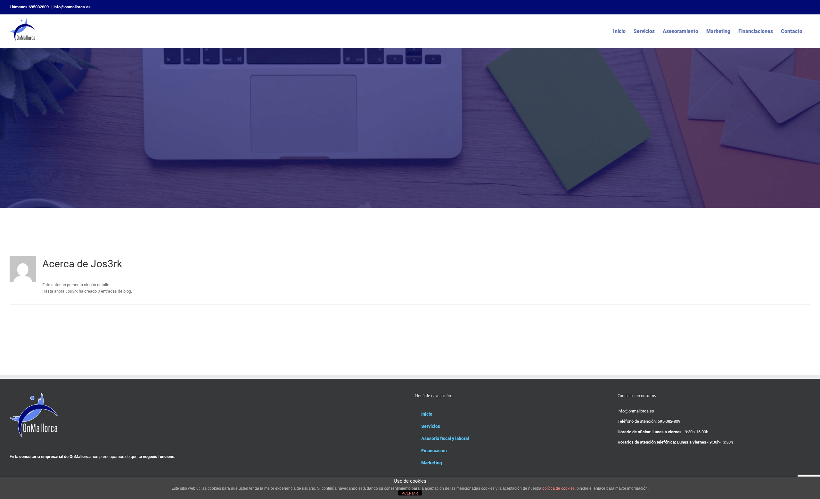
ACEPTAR (410, 493)
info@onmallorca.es (72, 6)
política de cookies (558, 488)
